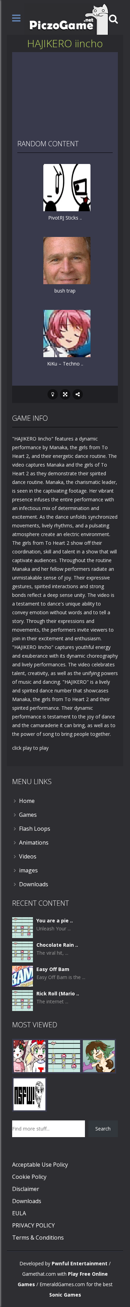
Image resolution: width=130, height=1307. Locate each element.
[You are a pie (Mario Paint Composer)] (22, 927)
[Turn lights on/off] (52, 394)
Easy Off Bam (52, 969)
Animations (34, 842)
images (28, 870)
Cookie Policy (29, 1177)
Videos (27, 856)
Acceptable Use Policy (40, 1164)
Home (27, 801)
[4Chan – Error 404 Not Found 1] (29, 1094)
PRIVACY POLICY (33, 1225)
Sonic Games (65, 1294)
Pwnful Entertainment (79, 1263)
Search (103, 1128)
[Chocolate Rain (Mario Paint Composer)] (22, 951)
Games (28, 815)
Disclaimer (25, 1189)
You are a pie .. (54, 920)
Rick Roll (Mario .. (57, 993)
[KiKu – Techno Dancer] (67, 333)
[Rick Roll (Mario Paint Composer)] (22, 1000)
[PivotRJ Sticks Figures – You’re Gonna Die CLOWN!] (67, 187)
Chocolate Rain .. (57, 945)
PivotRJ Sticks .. (65, 217)
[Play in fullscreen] (65, 394)
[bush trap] (67, 260)
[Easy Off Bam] (22, 975)
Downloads (33, 884)
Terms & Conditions (38, 1237)
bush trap (65, 290)
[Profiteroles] (98, 1055)
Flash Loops (34, 828)
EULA (19, 1213)
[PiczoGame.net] (66, 18)
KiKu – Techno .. (65, 363)
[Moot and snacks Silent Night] (29, 1055)
